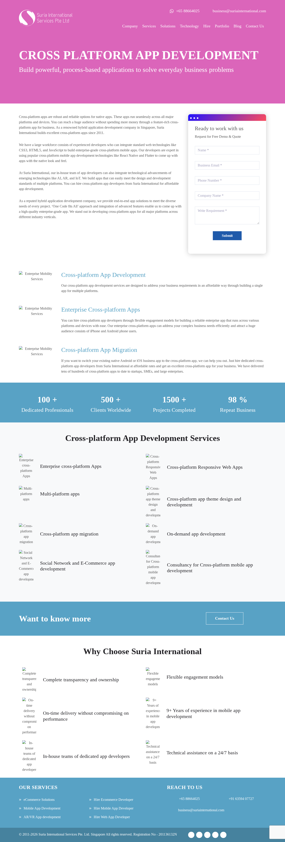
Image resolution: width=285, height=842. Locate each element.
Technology (189, 26)
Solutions (167, 26)
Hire (206, 26)
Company (130, 26)
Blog (237, 26)
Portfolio (222, 26)
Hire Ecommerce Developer (113, 799)
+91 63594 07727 (241, 799)
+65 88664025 (188, 11)
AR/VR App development (42, 817)
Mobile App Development (42, 808)
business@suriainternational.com (239, 11)
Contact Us (255, 26)
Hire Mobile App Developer (113, 808)
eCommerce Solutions (39, 799)
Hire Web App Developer (112, 817)
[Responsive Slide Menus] (45, 12)
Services (149, 26)
